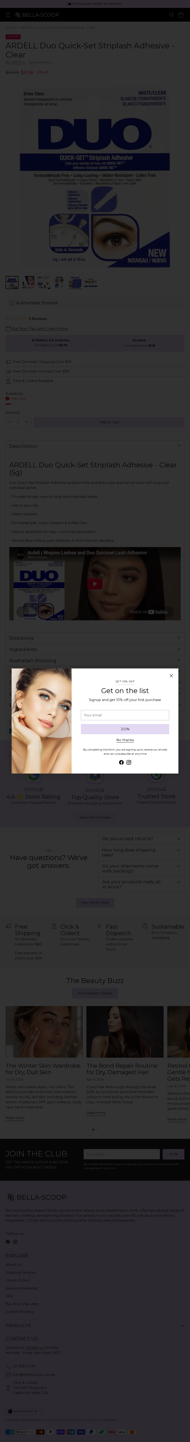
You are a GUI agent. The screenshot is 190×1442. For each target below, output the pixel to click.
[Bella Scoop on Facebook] (121, 763)
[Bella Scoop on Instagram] (129, 763)
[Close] (171, 675)
